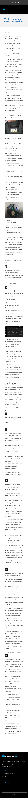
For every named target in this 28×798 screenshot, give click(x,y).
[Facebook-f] (9, 2)
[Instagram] (15, 2)
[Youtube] (18, 2)
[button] (20, 9)
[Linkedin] (12, 2)
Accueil (6, 16)
